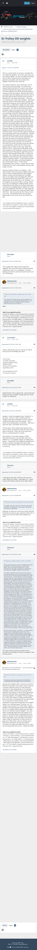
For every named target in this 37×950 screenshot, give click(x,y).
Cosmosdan (11, 337)
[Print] (2, 54)
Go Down (6, 50)
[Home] (7, 3)
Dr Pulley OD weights (15, 38)
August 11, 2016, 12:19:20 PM (10, 68)
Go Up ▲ (26, 947)
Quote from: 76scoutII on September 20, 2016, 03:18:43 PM (19, 502)
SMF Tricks (21, 943)
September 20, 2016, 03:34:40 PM (11, 495)
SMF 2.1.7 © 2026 (13, 944)
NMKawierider (12, 31)
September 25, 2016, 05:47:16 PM (11, 554)
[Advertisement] (18, 231)
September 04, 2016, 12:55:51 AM (11, 288)
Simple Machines (23, 944)
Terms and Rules (16, 947)
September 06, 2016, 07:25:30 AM (11, 411)
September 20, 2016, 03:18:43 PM (11, 472)
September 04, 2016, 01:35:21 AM (11, 344)
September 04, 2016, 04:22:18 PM (11, 387)
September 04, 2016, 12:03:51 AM (11, 261)
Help (8, 947)
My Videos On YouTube (9, 330)
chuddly (10, 61)
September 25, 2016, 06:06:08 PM (11, 668)
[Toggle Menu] (3, 3)
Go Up (5, 925)
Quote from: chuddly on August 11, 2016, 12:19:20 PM (18, 561)
